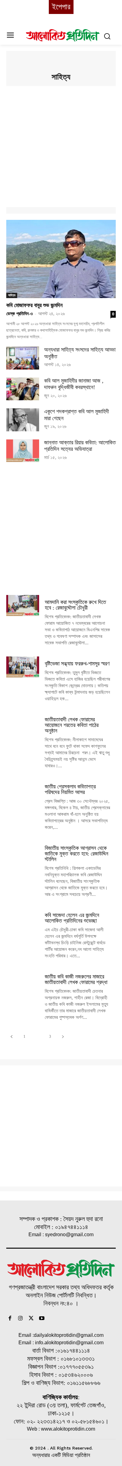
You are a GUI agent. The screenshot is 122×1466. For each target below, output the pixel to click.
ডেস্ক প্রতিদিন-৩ (19, 313)
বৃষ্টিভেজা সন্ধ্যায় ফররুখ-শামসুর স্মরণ (77, 663)
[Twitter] (31, 1319)
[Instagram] (20, 1319)
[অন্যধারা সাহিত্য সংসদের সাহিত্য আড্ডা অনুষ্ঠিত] (22, 358)
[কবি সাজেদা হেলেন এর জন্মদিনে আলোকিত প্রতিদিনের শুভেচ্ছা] (22, 918)
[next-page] (63, 1037)
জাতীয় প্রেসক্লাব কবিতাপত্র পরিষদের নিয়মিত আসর (70, 789)
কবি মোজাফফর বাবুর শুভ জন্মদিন (34, 305)
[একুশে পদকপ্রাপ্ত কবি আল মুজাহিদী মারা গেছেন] (22, 419)
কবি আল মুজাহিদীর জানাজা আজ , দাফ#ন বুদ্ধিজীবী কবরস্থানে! (74, 384)
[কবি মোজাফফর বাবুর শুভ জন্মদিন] (61, 259)
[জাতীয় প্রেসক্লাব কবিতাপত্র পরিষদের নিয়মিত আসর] (22, 790)
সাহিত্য (11, 295)
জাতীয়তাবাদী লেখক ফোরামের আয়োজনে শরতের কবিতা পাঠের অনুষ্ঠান (72, 725)
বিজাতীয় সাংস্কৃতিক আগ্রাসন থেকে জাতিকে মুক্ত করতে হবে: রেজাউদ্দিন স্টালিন (76, 853)
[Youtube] (41, 1319)
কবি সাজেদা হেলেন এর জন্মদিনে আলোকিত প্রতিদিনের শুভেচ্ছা (72, 918)
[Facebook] (10, 1319)
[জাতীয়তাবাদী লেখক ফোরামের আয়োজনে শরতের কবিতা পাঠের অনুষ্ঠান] (22, 722)
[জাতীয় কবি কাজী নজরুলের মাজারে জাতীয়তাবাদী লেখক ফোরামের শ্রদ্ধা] (22, 980)
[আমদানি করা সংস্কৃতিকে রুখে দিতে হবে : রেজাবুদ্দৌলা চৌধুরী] (22, 605)
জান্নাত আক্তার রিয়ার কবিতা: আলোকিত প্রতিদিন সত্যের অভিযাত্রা (80, 445)
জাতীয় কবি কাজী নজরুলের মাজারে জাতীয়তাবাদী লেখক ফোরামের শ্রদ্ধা (76, 979)
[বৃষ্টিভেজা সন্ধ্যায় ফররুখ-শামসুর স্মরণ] (22, 667)
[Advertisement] (61, 146)
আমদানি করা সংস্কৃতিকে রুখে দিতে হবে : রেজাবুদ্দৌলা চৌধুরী (75, 605)
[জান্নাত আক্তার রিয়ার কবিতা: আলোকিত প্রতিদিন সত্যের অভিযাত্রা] (22, 450)
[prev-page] (11, 1037)
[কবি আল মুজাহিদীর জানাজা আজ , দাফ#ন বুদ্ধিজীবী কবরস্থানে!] (22, 389)
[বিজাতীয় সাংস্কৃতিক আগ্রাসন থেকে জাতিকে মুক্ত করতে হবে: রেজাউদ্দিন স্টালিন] (22, 851)
